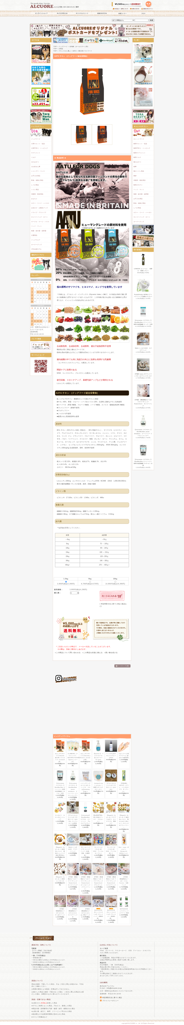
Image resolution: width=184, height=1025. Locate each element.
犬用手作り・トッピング (39, 148)
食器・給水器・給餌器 (38, 230)
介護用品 (34, 235)
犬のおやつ (35, 162)
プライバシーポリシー (110, 1001)
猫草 (135, 166)
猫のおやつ (137, 162)
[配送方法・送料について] (41, 945)
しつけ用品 (35, 185)
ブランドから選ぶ (65, 51)
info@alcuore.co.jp (114, 988)
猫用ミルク (137, 157)
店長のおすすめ (101, 13)
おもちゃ (34, 198)
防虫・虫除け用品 (37, 180)
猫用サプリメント (140, 153)
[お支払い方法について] (108, 945)
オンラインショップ (40, 13)
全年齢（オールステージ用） (79, 46)
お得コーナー (122, 13)
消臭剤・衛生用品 (37, 194)
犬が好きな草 (35, 166)
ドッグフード (35, 139)
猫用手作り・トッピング (142, 148)
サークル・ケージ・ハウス (40, 221)
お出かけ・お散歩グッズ (39, 208)
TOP (55, 46)
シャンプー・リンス (38, 171)
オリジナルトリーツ (81, 13)
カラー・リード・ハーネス (40, 203)
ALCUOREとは (62, 13)
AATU (75, 51)
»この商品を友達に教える (92, 653)
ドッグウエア (35, 240)
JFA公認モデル (36, 249)
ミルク (33, 157)
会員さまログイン (147, 9)
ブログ (143, 13)
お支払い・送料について (121, 9)
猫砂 (135, 175)
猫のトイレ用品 (139, 171)
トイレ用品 (35, 189)
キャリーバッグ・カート (39, 217)
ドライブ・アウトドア (38, 212)
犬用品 (61, 48)
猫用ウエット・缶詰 (140, 143)
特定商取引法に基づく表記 (112, 997)
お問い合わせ (135, 9)
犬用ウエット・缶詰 (38, 143)
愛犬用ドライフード (85, 51)
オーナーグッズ (36, 244)
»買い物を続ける (111, 653)
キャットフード (139, 139)
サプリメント (35, 153)
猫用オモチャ (138, 185)
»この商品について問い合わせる (68, 653)
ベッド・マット (36, 226)
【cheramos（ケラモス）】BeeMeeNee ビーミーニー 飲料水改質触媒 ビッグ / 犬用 (143, 322)
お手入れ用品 (35, 175)
